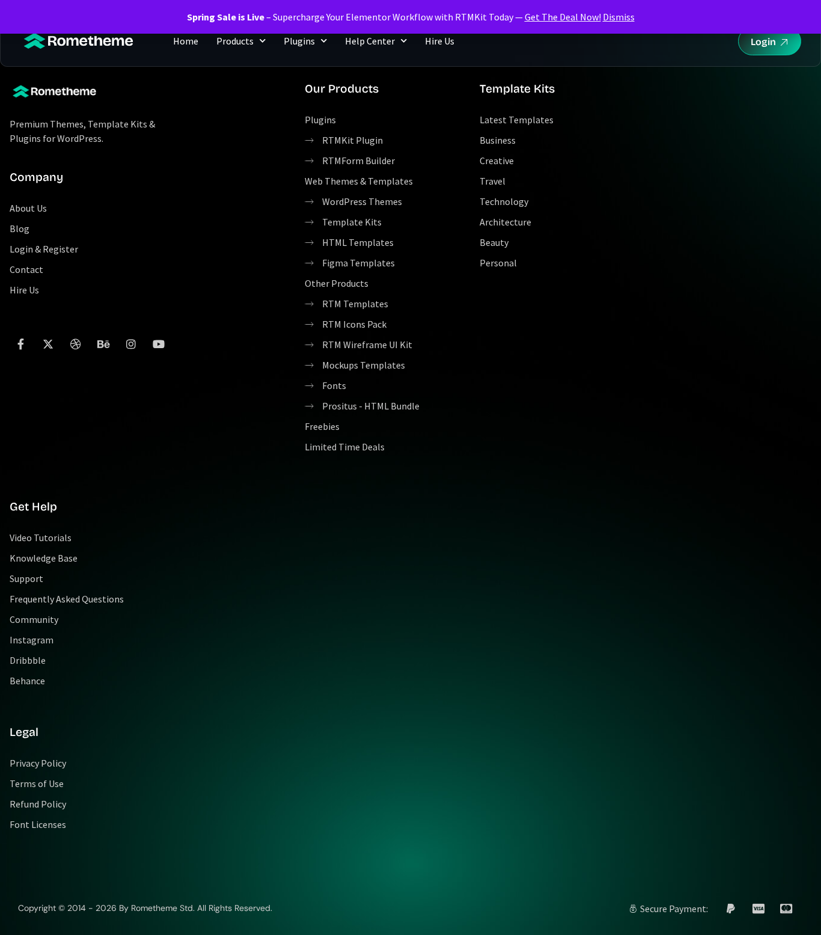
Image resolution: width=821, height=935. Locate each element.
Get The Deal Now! (563, 17)
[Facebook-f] (20, 344)
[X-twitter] (48, 344)
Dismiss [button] (619, 17)
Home (185, 41)
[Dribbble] (76, 344)
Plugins (299, 41)
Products (235, 41)
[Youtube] (158, 344)
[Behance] (103, 344)
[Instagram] (131, 344)
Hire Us (439, 41)
